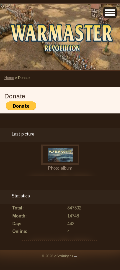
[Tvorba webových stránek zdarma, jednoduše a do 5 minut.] (76, 256)
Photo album (60, 168)
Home (9, 78)
